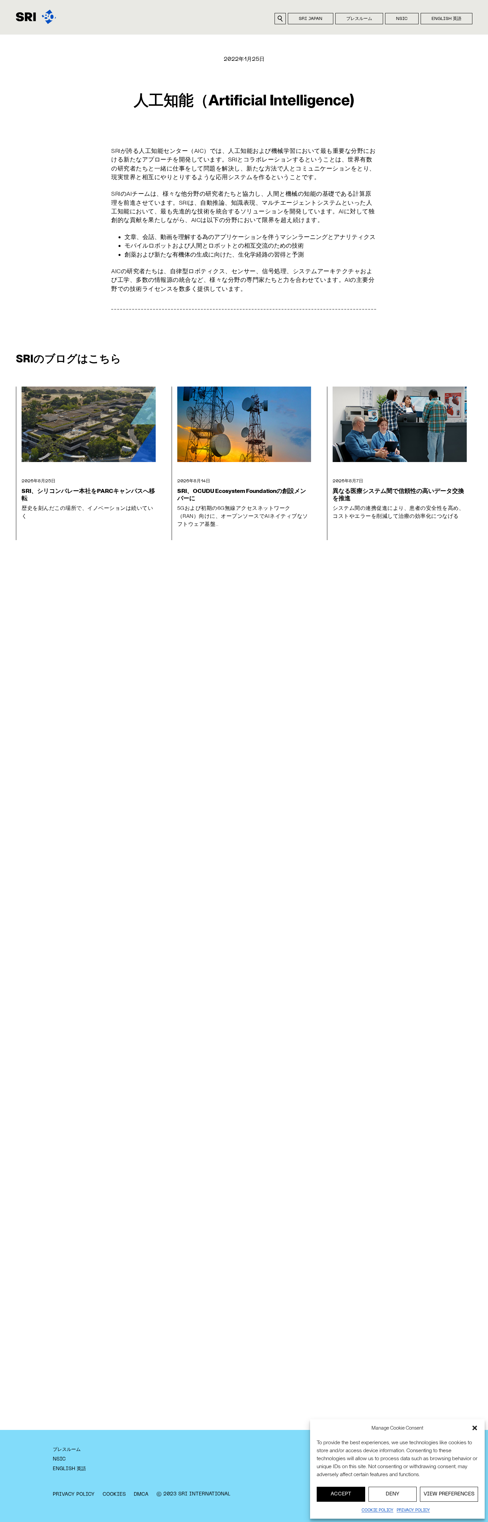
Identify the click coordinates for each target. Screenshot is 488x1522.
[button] (474, 1428)
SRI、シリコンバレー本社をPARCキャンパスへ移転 (88, 494)
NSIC (402, 19)
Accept (341, 1494)
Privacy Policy (74, 1494)
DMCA (141, 1494)
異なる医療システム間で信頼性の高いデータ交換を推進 (398, 494)
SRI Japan (310, 19)
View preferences (449, 1494)
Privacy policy (413, 1510)
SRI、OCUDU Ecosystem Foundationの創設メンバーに (241, 494)
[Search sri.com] (280, 18)
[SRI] (36, 17)
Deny (392, 1494)
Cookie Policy (377, 1510)
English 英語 (446, 19)
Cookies (114, 1494)
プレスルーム (359, 19)
